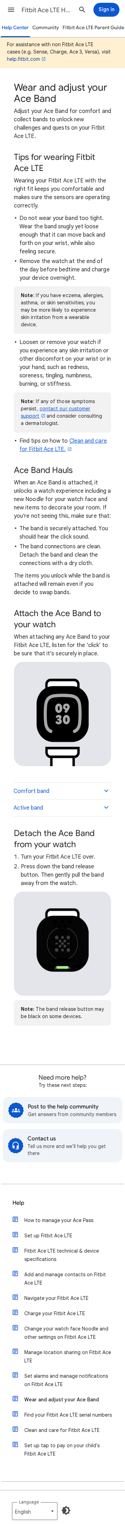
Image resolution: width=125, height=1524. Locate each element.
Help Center (15, 28)
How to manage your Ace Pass (58, 1220)
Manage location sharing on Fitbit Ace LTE (67, 1356)
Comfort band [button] (31, 791)
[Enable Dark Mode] (66, 1510)
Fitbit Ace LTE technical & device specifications (61, 1255)
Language (29, 1502)
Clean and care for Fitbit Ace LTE (62, 1430)
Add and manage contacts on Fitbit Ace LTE (65, 1278)
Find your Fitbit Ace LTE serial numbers (68, 1415)
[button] (11, 9)
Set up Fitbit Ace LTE (48, 1235)
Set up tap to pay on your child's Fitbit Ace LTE (62, 1449)
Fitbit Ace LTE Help (47, 10)
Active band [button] (28, 807)
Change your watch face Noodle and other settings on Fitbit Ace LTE (66, 1333)
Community (45, 28)
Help (18, 1202)
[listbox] (35, 1511)
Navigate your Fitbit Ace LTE (56, 1298)
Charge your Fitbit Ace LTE (54, 1313)
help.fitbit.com (23, 59)
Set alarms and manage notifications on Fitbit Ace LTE (66, 1380)
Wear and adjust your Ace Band (61, 1399)
